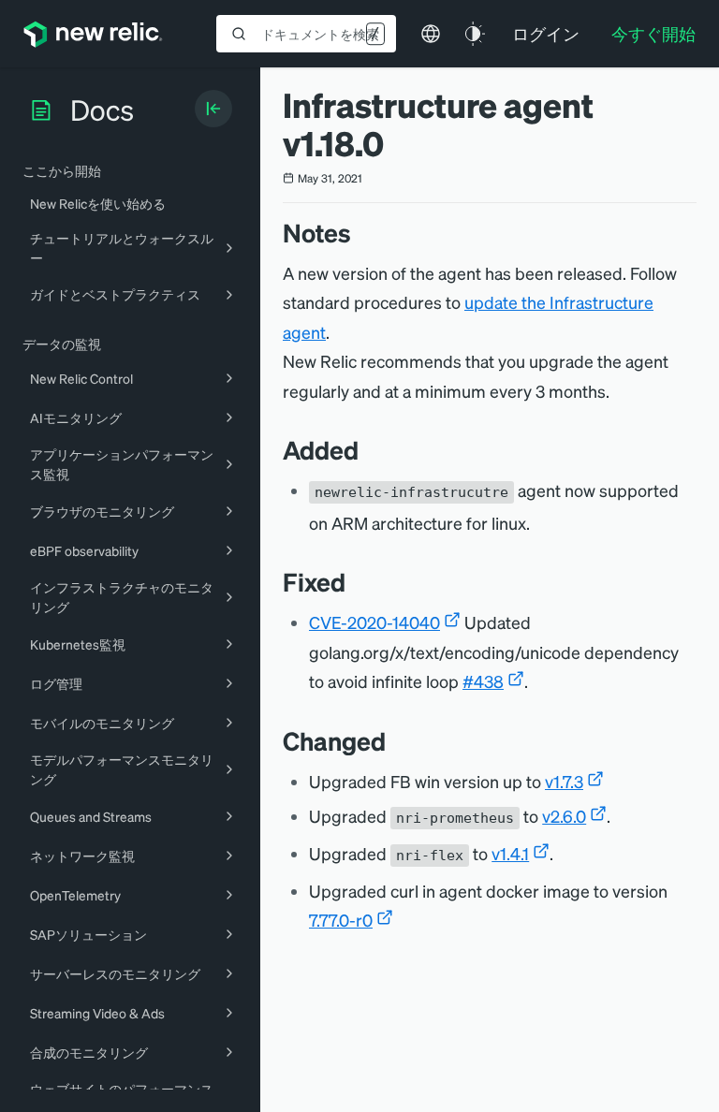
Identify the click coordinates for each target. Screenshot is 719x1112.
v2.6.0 (564, 816)
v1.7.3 (564, 781)
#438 (483, 681)
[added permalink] (368, 449)
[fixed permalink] (354, 581)
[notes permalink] (360, 232)
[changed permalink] (395, 740)
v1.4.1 (510, 853)
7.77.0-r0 (341, 919)
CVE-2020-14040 (374, 622)
